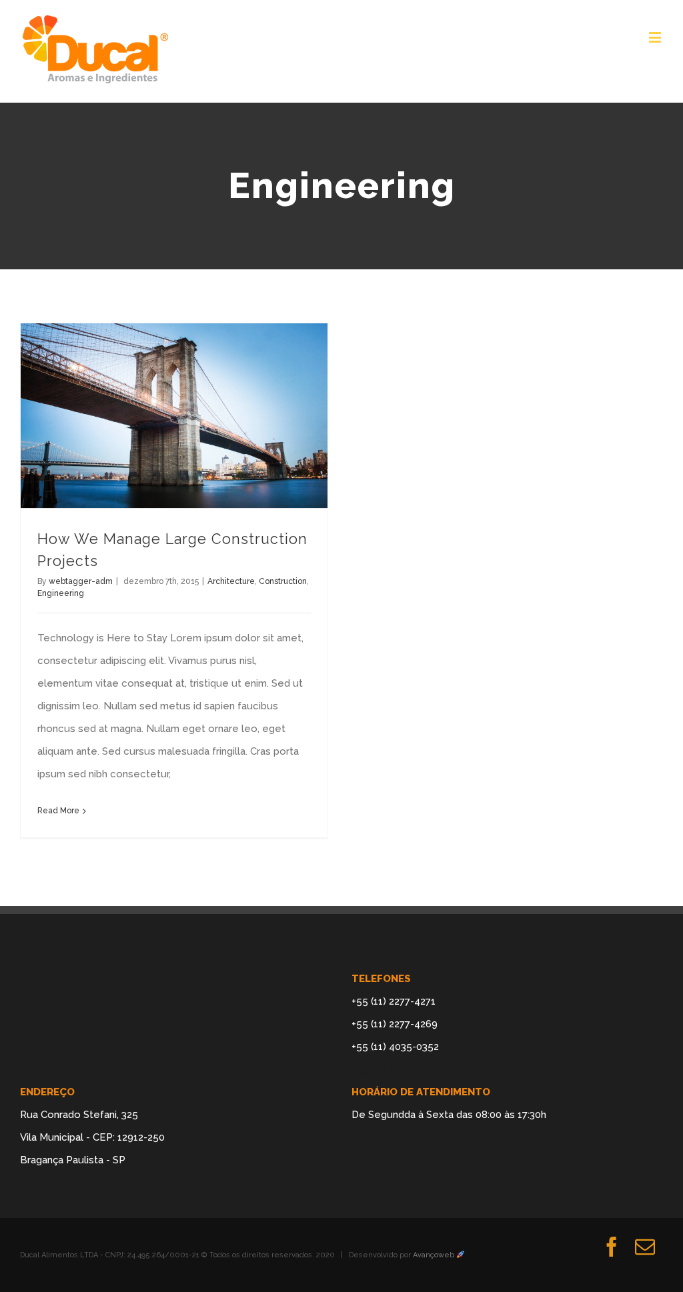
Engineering (60, 593)
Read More (58, 810)
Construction (283, 581)
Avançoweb (434, 1255)
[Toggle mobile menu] (656, 37)
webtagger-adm (81, 581)
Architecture (231, 581)
